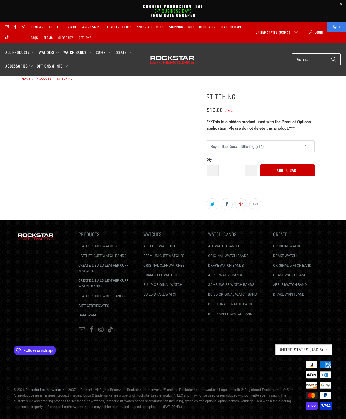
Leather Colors (119, 27)
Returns (85, 37)
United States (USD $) (273, 32)
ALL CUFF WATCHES (159, 246)
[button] (20, 52)
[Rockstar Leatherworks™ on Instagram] (23, 27)
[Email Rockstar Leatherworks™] (6, 27)
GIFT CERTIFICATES (93, 306)
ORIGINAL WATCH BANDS (228, 256)
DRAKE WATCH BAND (290, 275)
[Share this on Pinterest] (241, 204)
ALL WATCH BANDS (223, 246)
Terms (48, 37)
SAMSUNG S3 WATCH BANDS (231, 285)
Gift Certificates (201, 27)
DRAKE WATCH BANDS (226, 265)
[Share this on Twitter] (212, 204)
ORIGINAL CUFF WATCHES (164, 265)
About (53, 27)
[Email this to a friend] (255, 204)
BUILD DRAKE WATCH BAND (230, 304)
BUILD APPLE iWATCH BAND (230, 314)
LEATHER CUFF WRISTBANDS (101, 296)
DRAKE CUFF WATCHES (161, 275)
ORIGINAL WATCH (287, 246)
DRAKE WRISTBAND (289, 294)
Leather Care (231, 27)
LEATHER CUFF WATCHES (98, 246)
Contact (70, 27)
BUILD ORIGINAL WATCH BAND (232, 294)
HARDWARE (87, 315)
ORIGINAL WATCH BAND (292, 265)
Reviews (37, 27)
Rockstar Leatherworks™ (45, 390)
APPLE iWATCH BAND (290, 285)
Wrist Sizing (92, 27)
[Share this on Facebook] (227, 204)
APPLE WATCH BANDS (225, 275)
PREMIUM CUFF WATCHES (163, 256)
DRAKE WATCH (285, 256)
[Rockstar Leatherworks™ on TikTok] (6, 37)
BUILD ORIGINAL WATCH (162, 285)
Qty (209, 159)
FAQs (34, 37)
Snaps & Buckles (150, 27)
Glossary (65, 37)
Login (319, 32)
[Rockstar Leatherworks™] (172, 59)
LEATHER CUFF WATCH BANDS (102, 256)
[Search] (334, 59)
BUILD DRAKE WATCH (160, 294)
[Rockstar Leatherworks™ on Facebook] (14, 27)
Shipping (176, 27)
